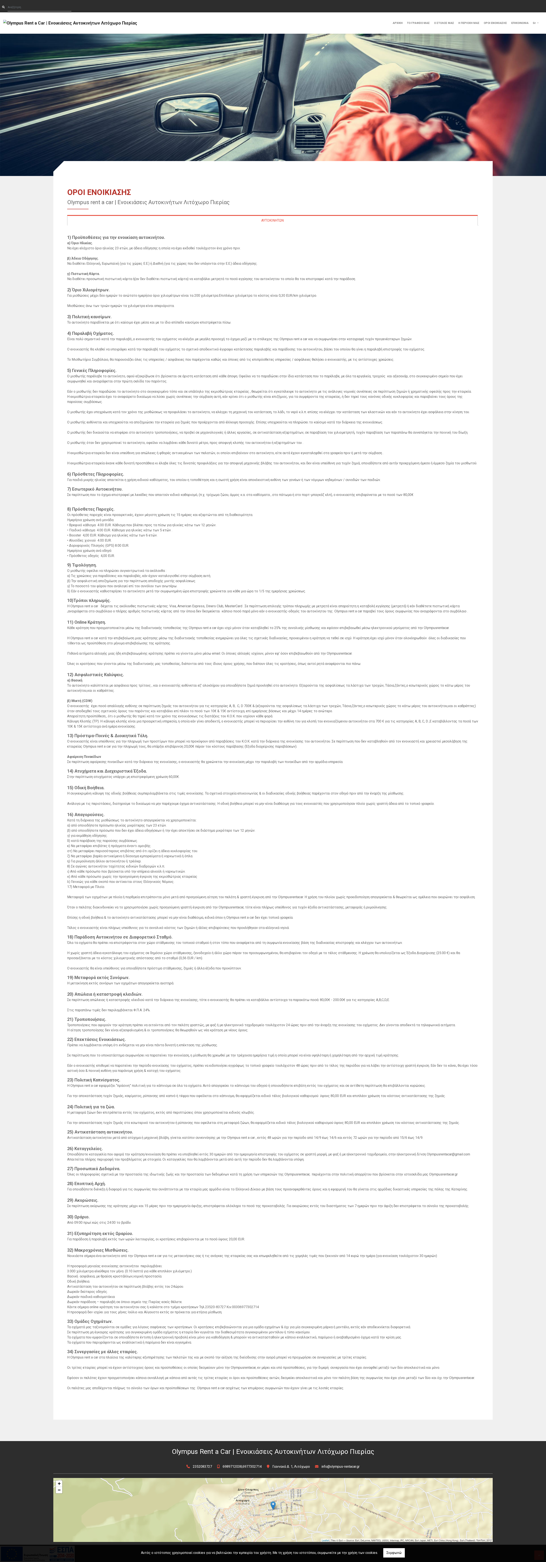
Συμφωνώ (394, 1553)
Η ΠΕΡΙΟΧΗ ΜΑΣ (468, 23)
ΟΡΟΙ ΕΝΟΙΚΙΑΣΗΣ (495, 23)
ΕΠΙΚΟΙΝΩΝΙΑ (520, 23)
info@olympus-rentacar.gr (340, 1467)
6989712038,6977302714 (242, 1467)
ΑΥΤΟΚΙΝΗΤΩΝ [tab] (272, 220)
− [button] (59, 1490)
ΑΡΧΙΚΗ (398, 23)
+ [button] (59, 1483)
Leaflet (325, 1540)
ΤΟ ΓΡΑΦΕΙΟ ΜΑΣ (418, 23)
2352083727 (202, 1467)
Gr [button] (535, 23)
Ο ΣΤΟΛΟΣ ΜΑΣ (444, 23)
